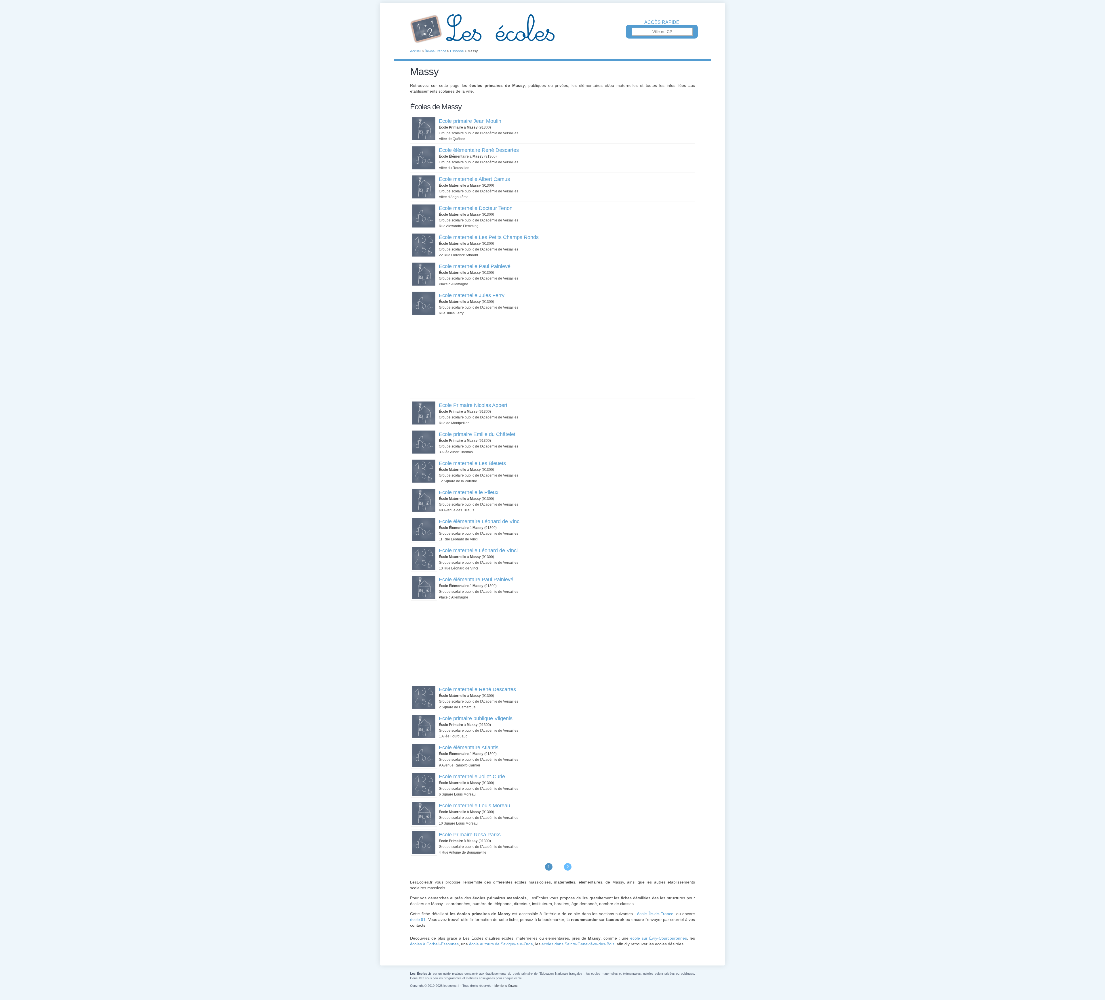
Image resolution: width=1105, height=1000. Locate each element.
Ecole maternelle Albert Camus (474, 179)
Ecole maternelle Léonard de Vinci (478, 550)
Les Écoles (552, 28)
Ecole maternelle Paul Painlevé (474, 266)
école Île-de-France (655, 913)
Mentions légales (506, 985)
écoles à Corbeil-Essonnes (434, 944)
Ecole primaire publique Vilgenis (476, 718)
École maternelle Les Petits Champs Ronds (489, 237)
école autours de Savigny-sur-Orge (501, 944)
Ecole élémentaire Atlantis (468, 747)
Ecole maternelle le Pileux (468, 492)
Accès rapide (661, 22)
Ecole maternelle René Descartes (477, 689)
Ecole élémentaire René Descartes (479, 150)
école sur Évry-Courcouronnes (658, 938)
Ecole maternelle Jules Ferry (471, 295)
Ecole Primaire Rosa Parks (470, 835)
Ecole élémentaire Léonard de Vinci (480, 521)
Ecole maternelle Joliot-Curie (472, 776)
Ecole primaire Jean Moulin (470, 121)
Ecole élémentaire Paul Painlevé (476, 579)
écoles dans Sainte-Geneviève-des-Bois (578, 944)
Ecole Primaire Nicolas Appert (473, 405)
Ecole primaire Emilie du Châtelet (477, 434)
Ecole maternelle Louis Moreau (474, 805)
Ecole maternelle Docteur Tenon (476, 208)
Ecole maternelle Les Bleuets (472, 463)
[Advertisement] (552, 358)
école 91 (418, 919)
